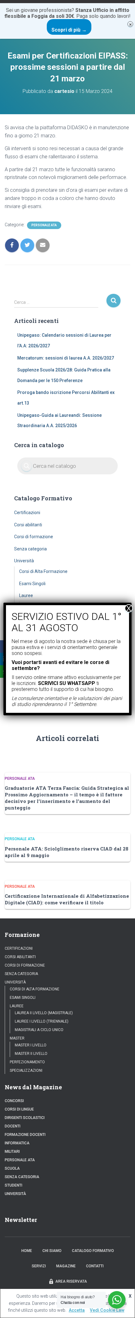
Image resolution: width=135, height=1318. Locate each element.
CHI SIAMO (52, 1251)
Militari (12, 1151)
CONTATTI (95, 1266)
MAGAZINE (66, 1266)
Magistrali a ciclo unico (39, 1030)
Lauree (26, 595)
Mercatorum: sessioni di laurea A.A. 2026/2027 (65, 357)
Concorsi (14, 1101)
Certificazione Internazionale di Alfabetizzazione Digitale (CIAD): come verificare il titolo (67, 899)
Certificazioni (27, 512)
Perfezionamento (27, 1062)
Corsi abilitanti (28, 524)
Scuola (12, 1168)
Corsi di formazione (33, 536)
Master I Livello (30, 1045)
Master (17, 1038)
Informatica (17, 1143)
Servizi (39, 1266)
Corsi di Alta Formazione (43, 571)
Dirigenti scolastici (25, 1118)
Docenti (12, 1126)
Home (26, 1251)
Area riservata (71, 1281)
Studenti (13, 1185)
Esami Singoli (32, 583)
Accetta (77, 1310)
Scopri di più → (69, 30)
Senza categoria (30, 548)
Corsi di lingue (19, 1109)
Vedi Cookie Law (107, 1310)
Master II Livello (31, 1053)
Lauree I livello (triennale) (41, 1021)
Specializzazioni (26, 1070)
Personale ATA (44, 225)
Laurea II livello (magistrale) (44, 1013)
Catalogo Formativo (93, 1251)
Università (24, 560)
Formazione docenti (25, 1134)
